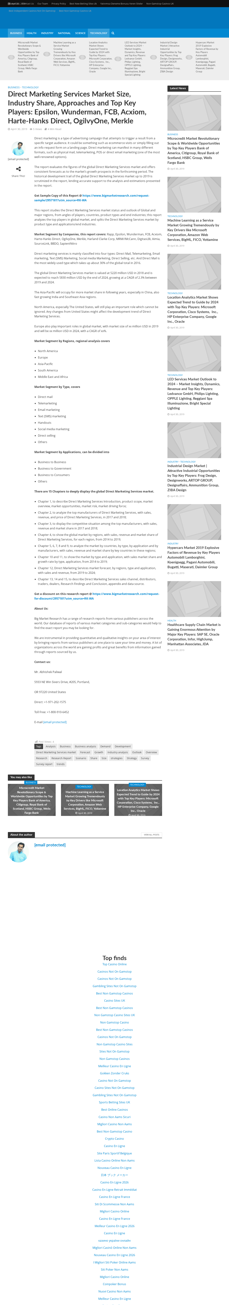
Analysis (51, 746)
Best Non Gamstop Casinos (114, 993)
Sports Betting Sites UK (114, 1102)
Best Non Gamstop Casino (114, 1131)
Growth (98, 752)
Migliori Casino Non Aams (114, 1124)
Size (104, 758)
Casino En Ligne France (114, 1197)
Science (80, 33)
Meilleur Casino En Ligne (114, 1066)
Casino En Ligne (114, 1146)
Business (16, 33)
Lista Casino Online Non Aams (114, 1160)
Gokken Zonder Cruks (114, 1073)
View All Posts (151, 834)
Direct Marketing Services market (56, 752)
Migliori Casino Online (114, 1211)
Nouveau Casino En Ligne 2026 (114, 1255)
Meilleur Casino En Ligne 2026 (115, 1226)
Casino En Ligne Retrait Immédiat (114, 1190)
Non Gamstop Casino (114, 1022)
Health (31, 33)
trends (61, 764)
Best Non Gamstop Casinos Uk (75, 10)
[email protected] (50, 845)
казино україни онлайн (114, 1240)
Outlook (137, 752)
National (64, 33)
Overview (151, 752)
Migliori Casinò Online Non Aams (114, 1248)
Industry (47, 33)
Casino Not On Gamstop (114, 1081)
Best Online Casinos (114, 1110)
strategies (117, 758)
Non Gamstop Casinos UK (160, 3)
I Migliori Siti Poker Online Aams (114, 1262)
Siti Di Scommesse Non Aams (114, 1204)
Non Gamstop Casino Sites (115, 1044)
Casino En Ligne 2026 (114, 1182)
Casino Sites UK (114, 1001)
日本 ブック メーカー (114, 1175)
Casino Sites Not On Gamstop (115, 1088)
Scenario (81, 758)
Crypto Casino (114, 1139)
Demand (105, 746)
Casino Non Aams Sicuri (115, 1117)
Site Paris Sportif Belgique (114, 1153)
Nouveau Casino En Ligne (114, 1168)
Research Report (61, 758)
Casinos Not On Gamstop (115, 972)
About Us (14, 3)
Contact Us (28, 3)
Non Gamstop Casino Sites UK (114, 1015)
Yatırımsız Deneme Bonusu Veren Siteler (121, 3)
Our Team (42, 3)
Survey (145, 758)
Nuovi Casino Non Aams (114, 1291)
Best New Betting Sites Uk (83, 3)
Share (93, 758)
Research (41, 758)
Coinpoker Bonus (114, 1284)
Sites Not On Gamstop (114, 1051)
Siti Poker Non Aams (114, 1270)
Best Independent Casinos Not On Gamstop (32, 10)
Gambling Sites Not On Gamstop (115, 986)
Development (123, 746)
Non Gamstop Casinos (114, 1059)
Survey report (44, 764)
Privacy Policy (59, 3)
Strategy (132, 758)
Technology (98, 33)
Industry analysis (118, 752)
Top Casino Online (115, 964)
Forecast (85, 752)
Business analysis (85, 746)
